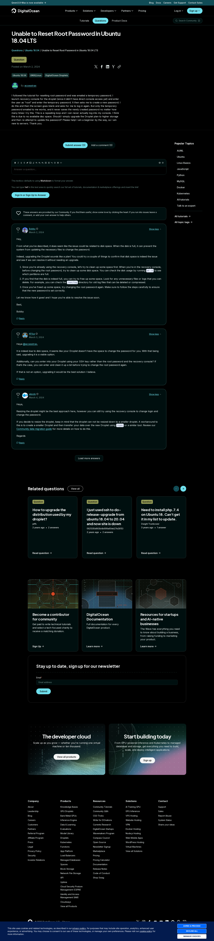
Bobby (32, 229)
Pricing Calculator (101, 860)
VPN (128, 824)
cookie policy (146, 931)
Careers (167, 2)
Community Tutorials (102, 807)
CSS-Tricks (98, 815)
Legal (30, 847)
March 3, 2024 (36, 337)
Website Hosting (133, 820)
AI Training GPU (133, 807)
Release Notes (100, 869)
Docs (158, 2)
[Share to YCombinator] (113, 66)
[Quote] (52, 163)
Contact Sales (195, 2)
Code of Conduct (101, 873)
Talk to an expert (186, 205)
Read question (40, 553)
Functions (65, 847)
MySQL (181, 181)
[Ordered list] (49, 163)
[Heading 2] (39, 163)
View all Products (68, 906)
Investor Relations (36, 860)
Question (19, 59)
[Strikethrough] (24, 163)
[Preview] (160, 163)
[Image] (30, 163)
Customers (33, 824)
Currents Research (102, 824)
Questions (100, 20)
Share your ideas (166, 824)
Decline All (192, 931)
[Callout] (55, 163)
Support (162, 807)
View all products (66, 756)
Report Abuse (164, 815)
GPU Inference (133, 811)
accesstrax (30, 85)
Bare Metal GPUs (68, 815)
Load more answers (89, 458)
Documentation (100, 864)
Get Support (180, 2)
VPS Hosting (132, 815)
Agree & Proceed (191, 926)
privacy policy (79, 928)
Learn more (93, 646)
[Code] (61, 163)
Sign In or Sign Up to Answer (30, 195)
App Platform (66, 851)
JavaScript (183, 169)
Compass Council (101, 838)
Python (180, 175)
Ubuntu (181, 156)
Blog (151, 2)
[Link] (27, 163)
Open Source (99, 842)
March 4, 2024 (36, 397)
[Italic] (18, 163)
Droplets (64, 838)
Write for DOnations (102, 820)
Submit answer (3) (75, 145)
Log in (177, 10)
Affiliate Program (36, 838)
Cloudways (65, 902)
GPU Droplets (66, 811)
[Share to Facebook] (102, 66)
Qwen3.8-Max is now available (27, 2)
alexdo (32, 394)
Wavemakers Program (103, 833)
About (30, 807)
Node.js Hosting (133, 833)
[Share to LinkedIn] (107, 66)
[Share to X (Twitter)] (96, 66)
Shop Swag (98, 877)
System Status (165, 820)
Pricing (96, 855)
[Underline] (21, 163)
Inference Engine (68, 820)
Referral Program (36, 833)
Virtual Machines (133, 847)
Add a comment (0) (102, 145)
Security (32, 855)
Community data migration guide (34, 428)
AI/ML (180, 150)
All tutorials (183, 199)
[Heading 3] (42, 163)
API (61, 877)
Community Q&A (100, 811)
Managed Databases (70, 860)
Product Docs (119, 20)
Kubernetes (183, 193)
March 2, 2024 (36, 232)
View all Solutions (134, 851)
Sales (160, 811)
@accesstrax (30, 344)
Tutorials (84, 20)
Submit (43, 691)
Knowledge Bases (69, 807)
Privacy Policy (34, 851)
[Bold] (15, 163)
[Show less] (160, 229)
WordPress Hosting (135, 842)
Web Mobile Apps (134, 838)
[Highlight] (33, 163)
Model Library (67, 833)
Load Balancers (67, 855)
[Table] (58, 163)
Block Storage (67, 869)
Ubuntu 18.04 (32, 50)
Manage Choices (191, 936)
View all (75, 488)
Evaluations (65, 829)
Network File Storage (70, 873)
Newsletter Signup (102, 847)
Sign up (193, 10)
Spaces (64, 864)
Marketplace (99, 851)
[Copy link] (119, 66)
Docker (181, 187)
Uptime (63, 882)
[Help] (163, 163)
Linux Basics (183, 162)
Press (30, 842)
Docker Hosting (133, 829)
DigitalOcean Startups (103, 829)
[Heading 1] (36, 163)
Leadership (33, 811)
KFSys (32, 333)
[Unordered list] (46, 163)
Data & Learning (68, 824)
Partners (32, 829)
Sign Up (36, 646)
